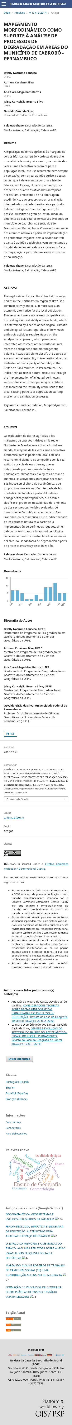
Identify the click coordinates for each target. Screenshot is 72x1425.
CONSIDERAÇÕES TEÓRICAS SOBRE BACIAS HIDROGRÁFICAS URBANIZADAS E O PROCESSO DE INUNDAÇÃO (35, 1011)
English (10, 1087)
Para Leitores (13, 1122)
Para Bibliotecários (16, 1133)
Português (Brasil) (17, 1082)
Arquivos (20, 12)
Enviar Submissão (19, 1059)
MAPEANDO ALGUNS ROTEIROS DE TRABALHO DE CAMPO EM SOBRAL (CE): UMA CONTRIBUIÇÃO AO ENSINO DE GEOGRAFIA (35, 1270)
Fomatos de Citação (18, 799)
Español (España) (17, 1093)
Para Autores (13, 1128)
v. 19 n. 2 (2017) (37, 12)
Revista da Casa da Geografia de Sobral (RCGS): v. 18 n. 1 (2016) (37, 1041)
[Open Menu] (4, 4)
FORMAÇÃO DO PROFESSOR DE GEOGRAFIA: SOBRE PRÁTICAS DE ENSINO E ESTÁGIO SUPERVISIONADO (34, 1291)
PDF (12, 733)
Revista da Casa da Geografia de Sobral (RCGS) (38, 4)
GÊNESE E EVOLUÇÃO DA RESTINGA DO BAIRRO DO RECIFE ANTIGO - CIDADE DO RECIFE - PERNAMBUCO (39, 1032)
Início (7, 12)
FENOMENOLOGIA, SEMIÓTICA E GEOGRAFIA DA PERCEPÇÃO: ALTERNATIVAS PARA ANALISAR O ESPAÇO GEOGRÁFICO (34, 1231)
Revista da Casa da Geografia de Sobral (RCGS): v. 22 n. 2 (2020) (40, 1019)
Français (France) (16, 1099)
